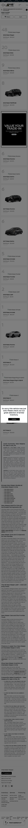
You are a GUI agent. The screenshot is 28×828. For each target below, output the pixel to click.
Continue (14, 419)
